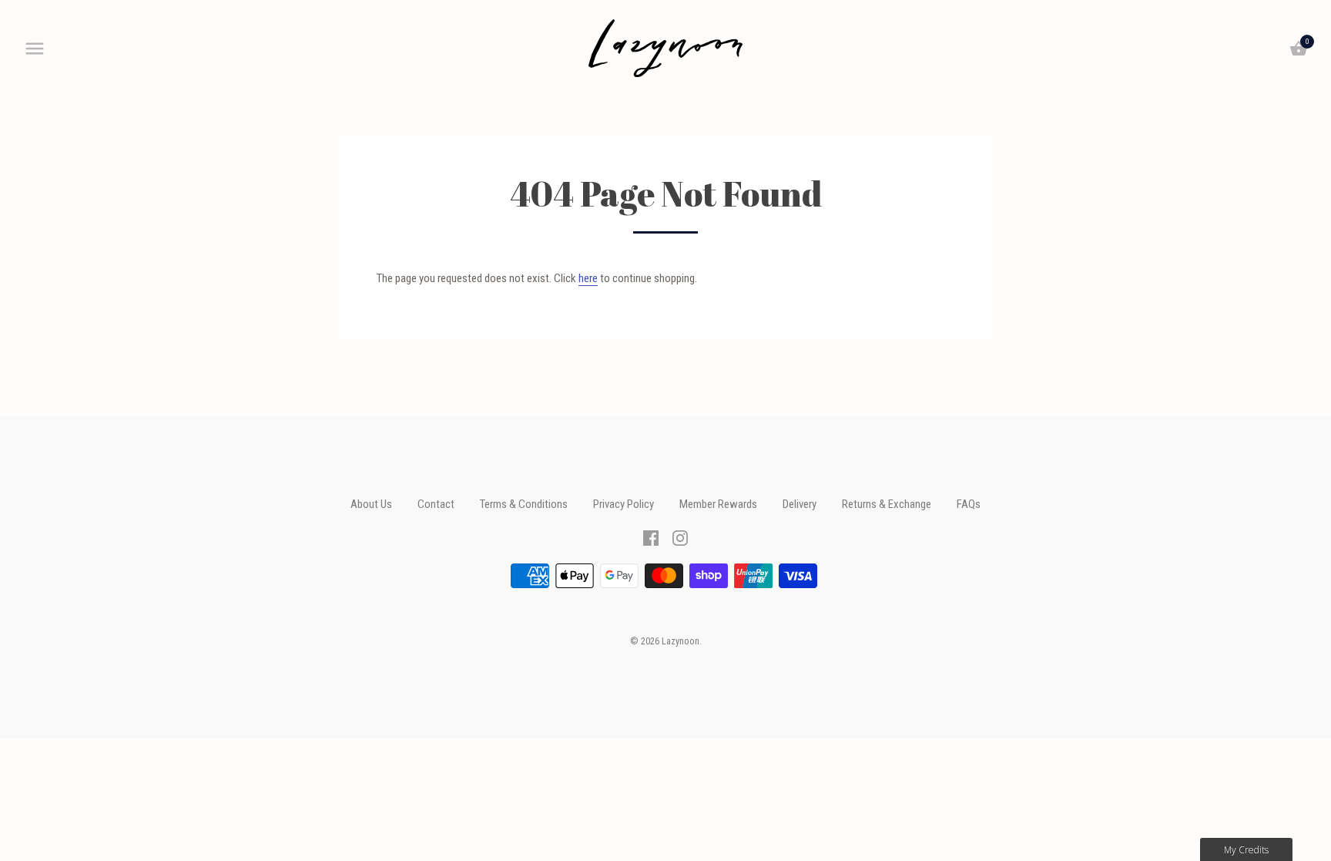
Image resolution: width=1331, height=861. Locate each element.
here (588, 278)
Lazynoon (680, 641)
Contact (435, 504)
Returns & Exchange (886, 504)
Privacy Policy (623, 504)
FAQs (969, 504)
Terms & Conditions (524, 504)
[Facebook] (651, 537)
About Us (371, 504)
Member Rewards (718, 504)
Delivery (799, 504)
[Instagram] (680, 537)
